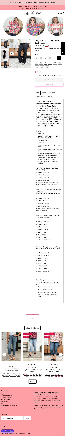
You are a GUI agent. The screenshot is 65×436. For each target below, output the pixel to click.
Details (37, 92)
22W (42, 67)
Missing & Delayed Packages (9, 405)
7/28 (18, 373)
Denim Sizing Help (41, 96)
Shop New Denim (32, 328)
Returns (44, 92)
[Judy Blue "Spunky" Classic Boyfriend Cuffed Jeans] (11, 346)
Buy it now (49, 84)
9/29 (3, 375)
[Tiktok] (4, 426)
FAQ (2, 403)
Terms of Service (5, 399)
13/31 (11, 375)
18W (60, 62)
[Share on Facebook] (63, 44)
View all (32, 381)
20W (37, 67)
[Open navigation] (12, 13)
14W (50, 62)
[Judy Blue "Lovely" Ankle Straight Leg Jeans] (32, 346)
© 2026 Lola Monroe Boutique (9, 433)
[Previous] (12, 53)
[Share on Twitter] (63, 48)
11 (36, 62)
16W (55, 62)
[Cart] (63, 13)
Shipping (3, 393)
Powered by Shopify (24, 433)
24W (47, 67)
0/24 (4, 373)
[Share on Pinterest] (63, 53)
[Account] (61, 13)
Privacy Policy (4, 401)
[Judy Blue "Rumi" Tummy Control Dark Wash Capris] (53, 346)
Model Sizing (51, 92)
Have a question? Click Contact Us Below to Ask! (48, 75)
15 (45, 62)
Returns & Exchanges (6, 395)
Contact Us (51, 96)
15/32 (15, 375)
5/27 (15, 373)
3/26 (11, 373)
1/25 (8, 373)
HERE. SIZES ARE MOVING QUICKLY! (34, 7)
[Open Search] (58, 13)
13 (41, 62)
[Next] (28, 53)
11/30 (7, 375)
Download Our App (6, 397)
